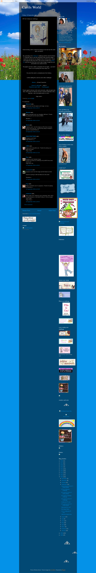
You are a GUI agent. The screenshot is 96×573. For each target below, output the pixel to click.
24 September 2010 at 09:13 (33, 108)
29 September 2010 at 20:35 (33, 201)
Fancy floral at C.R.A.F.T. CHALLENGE (67, 487)
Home (39, 210)
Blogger (63, 570)
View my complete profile (65, 42)
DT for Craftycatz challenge (65, 490)
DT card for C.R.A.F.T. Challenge (66, 499)
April (63, 524)
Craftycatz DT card (65, 502)
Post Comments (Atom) (34, 213)
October (64, 482)
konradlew (52, 570)
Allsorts (34, 82)
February (64, 528)
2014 (62, 468)
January (64, 530)
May (63, 522)
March (63, 526)
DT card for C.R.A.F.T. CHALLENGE (66, 493)
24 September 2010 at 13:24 (33, 120)
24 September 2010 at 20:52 (33, 179)
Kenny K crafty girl (36, 85)
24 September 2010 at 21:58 (33, 189)
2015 (62, 466)
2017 (62, 463)
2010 (62, 476)
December (64, 478)
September (64, 484)
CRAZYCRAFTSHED (31, 136)
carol (68, 18)
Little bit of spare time (66, 514)
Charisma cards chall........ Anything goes (39, 87)
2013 (62, 470)
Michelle (28, 112)
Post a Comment (28, 204)
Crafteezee (28, 193)
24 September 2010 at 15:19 (33, 131)
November (64, 480)
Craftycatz (35, 55)
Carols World (31, 7)
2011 (62, 474)
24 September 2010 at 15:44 (33, 141)
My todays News (65, 509)
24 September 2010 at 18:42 (33, 165)
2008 (62, 535)
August (63, 516)
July (63, 518)
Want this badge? (66, 416)
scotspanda (29, 169)
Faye (27, 183)
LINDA (27, 146)
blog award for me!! (66, 507)
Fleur (27, 157)
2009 (62, 533)
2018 (62, 461)
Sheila (27, 125)
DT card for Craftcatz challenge (66, 496)
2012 (62, 472)
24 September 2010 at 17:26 (33, 152)
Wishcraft (28, 104)
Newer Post (26, 210)
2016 (62, 465)
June (63, 520)
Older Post (52, 210)
